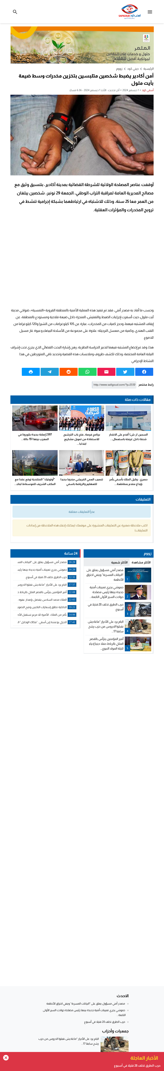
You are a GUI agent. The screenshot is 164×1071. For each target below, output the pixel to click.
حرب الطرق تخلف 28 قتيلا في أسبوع (104, 1021)
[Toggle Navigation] (151, 11)
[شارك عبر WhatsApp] (87, 371)
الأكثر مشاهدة (141, 562)
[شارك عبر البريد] (106, 371)
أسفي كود (148, 90)
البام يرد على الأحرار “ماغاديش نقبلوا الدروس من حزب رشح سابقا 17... (105, 626)
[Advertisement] (82, 261)
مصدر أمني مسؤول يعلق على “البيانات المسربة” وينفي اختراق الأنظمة (104, 574)
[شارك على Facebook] (144, 371)
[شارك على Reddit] (69, 371)
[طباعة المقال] (31, 371)
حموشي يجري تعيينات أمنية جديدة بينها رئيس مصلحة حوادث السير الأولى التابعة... (106, 591)
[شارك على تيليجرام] (50, 371)
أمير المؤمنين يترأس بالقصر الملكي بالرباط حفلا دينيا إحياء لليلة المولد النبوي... (106, 643)
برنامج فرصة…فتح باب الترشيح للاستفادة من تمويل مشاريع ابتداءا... (81, 439)
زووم (119, 68)
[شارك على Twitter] (125, 371)
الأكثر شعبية (119, 562)
